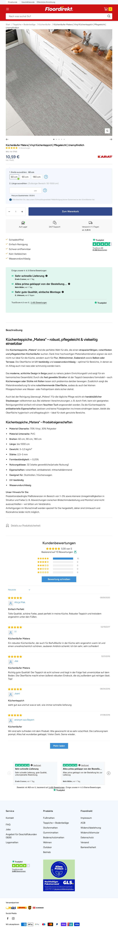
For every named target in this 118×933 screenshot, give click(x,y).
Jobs (8, 829)
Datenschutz (87, 837)
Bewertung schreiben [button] (59, 579)
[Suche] (59, 16)
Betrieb (47, 852)
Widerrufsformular (90, 832)
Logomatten (12, 842)
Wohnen (47, 842)
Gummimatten (50, 832)
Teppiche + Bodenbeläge (24, 24)
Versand (85, 842)
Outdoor (47, 847)
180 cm (37, 176)
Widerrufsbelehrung (91, 827)
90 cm (25, 176)
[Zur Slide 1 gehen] (53, 139)
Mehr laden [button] (59, 745)
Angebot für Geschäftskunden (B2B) (21, 836)
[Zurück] (7, 139)
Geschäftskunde (28, 2)
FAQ (8, 824)
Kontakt (10, 818)
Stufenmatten (50, 827)
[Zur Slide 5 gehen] (64, 139)
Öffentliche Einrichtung (46, 2)
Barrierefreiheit (88, 847)
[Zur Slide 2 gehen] (56, 139)
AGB (83, 822)
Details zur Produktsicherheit (25, 525)
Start (8, 24)
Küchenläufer (44, 24)
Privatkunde (12, 2)
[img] (15, 598)
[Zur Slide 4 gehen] (61, 139)
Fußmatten (49, 818)
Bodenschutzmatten (53, 837)
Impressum (86, 818)
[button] (12, 148)
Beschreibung (14, 330)
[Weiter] (111, 139)
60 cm (14, 176)
